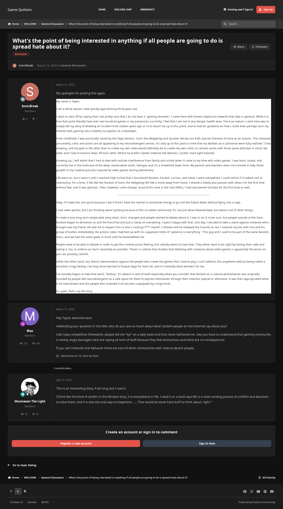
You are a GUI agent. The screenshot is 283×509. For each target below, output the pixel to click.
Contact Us (16, 502)
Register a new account (75, 443)
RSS (46, 502)
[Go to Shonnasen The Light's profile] (30, 387)
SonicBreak (26, 65)
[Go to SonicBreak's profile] (15, 66)
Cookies (32, 502)
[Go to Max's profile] (30, 316)
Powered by (256, 502)
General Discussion (73, 65)
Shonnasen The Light (29, 401)
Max (30, 331)
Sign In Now (207, 443)
